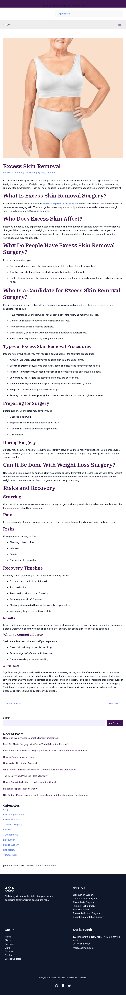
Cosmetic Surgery (12, 824)
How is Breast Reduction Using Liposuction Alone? (29, 782)
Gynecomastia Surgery (85, 898)
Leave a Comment (13, 172)
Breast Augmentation (14, 814)
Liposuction (9, 839)
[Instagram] (56, 985)
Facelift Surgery (81, 909)
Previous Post (12, 703)
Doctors (9, 951)
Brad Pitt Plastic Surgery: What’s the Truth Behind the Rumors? (36, 744)
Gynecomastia (10, 834)
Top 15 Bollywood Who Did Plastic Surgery (25, 776)
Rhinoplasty (9, 849)
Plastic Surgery (32, 172)
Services (9, 944)
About (8, 940)
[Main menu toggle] (119, 24)
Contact (9, 955)
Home (8, 936)
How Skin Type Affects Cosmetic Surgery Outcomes (30, 738)
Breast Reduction (12, 819)
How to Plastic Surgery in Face (19, 757)
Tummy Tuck (10, 854)
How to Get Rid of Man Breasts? (20, 763)
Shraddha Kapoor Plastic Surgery (20, 788)
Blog (5, 809)
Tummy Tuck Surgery (84, 906)
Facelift (7, 829)
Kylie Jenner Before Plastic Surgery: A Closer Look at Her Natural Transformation (45, 750)
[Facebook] (63, 985)
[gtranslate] (64, 13)
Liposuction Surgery (83, 894)
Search (6, 717)
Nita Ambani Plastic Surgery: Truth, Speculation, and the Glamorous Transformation (46, 795)
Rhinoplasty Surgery (83, 902)
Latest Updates (13, 958)
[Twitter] (69, 985)
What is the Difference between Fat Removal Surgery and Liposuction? (40, 769)
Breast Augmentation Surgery (88, 917)
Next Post (116, 703)
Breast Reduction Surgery (86, 913)
